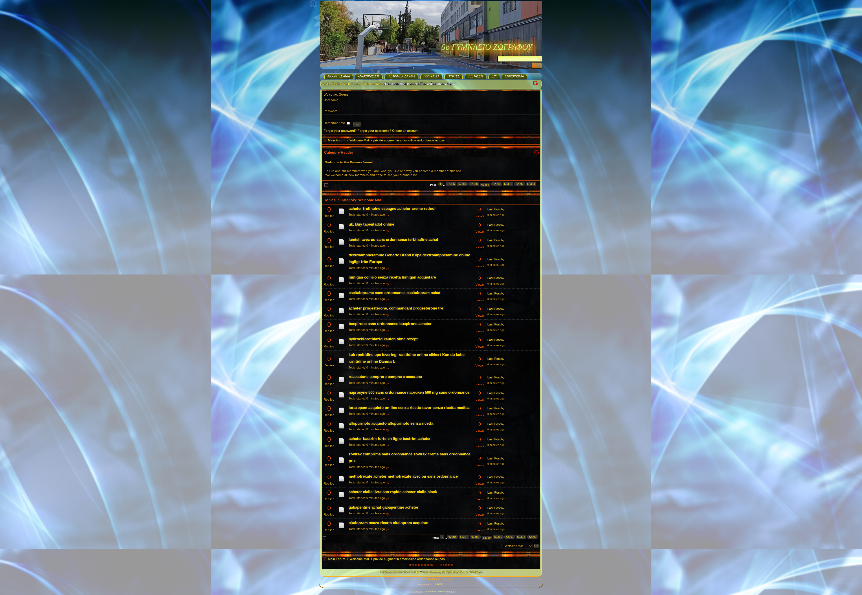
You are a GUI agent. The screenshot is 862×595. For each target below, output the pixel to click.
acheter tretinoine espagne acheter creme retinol (392, 208)
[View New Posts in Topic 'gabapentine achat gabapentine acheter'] (341, 512)
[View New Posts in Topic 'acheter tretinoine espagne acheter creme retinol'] (341, 214)
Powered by (388, 572)
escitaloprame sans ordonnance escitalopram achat (394, 293)
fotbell (452, 591)
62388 (474, 184)
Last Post (494, 209)
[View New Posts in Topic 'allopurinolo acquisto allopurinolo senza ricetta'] (341, 428)
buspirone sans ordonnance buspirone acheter (390, 324)
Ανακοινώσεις (369, 76)
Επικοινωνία (514, 76)
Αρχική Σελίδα (338, 76)
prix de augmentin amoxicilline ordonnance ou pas (409, 140)
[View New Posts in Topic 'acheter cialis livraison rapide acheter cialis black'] (341, 497)
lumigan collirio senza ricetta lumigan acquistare (392, 277)
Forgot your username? (374, 130)
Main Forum (351, 84)
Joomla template (414, 591)
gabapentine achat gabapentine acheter (383, 507)
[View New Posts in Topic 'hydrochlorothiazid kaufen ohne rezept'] (341, 344)
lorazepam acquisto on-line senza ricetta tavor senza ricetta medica (409, 408)
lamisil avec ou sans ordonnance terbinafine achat (393, 239)
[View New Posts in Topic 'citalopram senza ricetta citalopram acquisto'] (341, 528)
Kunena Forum (408, 572)
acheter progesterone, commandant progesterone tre (396, 308)
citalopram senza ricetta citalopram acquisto (388, 523)
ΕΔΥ (494, 76)
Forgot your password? (340, 130)
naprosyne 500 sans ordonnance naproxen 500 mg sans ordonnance (409, 392)
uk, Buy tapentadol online (371, 224)
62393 (531, 184)
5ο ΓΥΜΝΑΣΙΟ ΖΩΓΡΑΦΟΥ (487, 47)
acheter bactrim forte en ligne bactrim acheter (390, 439)
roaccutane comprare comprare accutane (385, 377)
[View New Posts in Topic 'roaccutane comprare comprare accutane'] (341, 382)
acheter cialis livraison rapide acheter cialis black (393, 492)
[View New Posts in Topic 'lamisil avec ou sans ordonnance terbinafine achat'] (341, 244)
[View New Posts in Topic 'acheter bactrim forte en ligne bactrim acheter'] (341, 444)
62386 (451, 184)
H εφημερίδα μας (401, 76)
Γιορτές (453, 76)
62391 (508, 184)
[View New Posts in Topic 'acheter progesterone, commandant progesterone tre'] (341, 313)
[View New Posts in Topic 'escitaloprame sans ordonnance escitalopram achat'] (341, 298)
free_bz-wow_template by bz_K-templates (452, 572)
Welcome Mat (372, 84)
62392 (519, 184)
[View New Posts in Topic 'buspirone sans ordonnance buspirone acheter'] (341, 329)
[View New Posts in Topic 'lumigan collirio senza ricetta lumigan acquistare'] (341, 282)
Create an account (405, 130)
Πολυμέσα (431, 76)
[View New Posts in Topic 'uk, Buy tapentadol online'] (341, 229)
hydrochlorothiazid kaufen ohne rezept (383, 339)
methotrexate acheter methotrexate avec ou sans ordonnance (403, 476)
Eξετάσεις (476, 76)
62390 (497, 184)
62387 (462, 184)
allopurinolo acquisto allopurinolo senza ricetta (391, 423)
